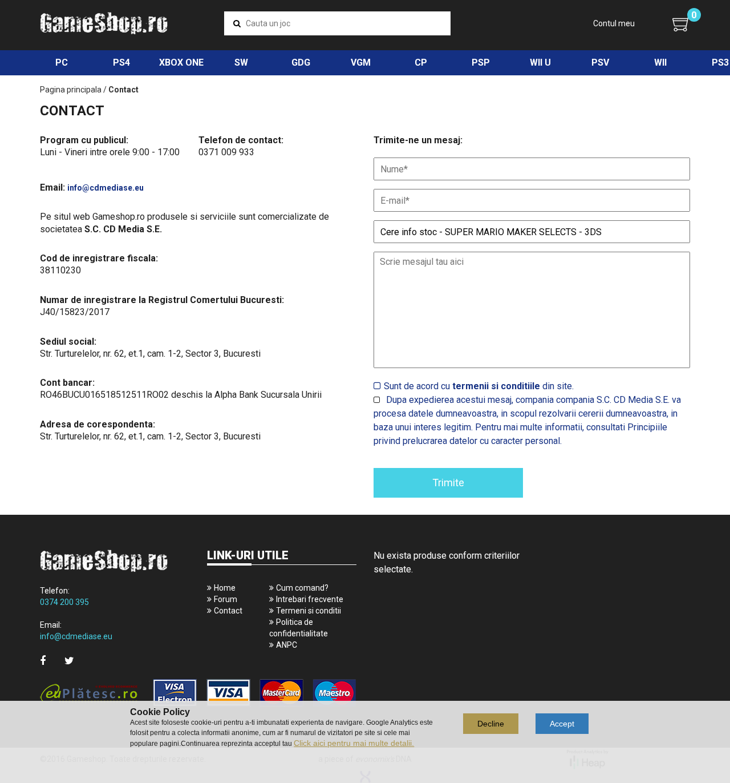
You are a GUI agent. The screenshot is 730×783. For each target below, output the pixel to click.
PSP (481, 62)
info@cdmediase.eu (105, 187)
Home (225, 587)
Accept (562, 723)
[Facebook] (43, 661)
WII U (540, 62)
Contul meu (614, 23)
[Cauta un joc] (237, 23)
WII (660, 62)
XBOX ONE (181, 62)
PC (61, 62)
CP (421, 62)
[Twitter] (69, 661)
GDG (300, 62)
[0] (681, 24)
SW (241, 62)
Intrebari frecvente (309, 599)
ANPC (286, 644)
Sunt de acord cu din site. (479, 386)
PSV (600, 62)
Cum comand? (302, 587)
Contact (228, 610)
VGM (361, 62)
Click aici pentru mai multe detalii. (354, 743)
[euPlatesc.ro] (198, 693)
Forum (225, 599)
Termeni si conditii (308, 610)
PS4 (121, 62)
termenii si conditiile (496, 386)
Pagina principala (71, 89)
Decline (490, 723)
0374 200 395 (64, 602)
